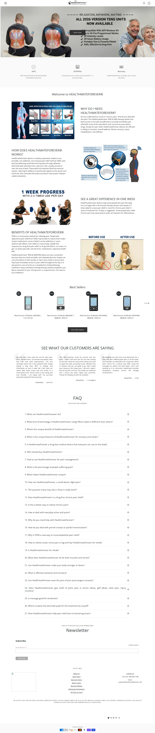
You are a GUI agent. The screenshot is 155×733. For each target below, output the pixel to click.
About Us (76, 686)
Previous (2, 38)
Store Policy (76, 689)
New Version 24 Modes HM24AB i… (28, 327)
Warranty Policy (76, 692)
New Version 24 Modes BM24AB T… (61, 327)
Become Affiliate (76, 698)
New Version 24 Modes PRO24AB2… (94, 327)
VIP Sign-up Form (77, 704)
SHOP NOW (77, 38)
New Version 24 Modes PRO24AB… (127, 327)
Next (153, 38)
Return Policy (76, 695)
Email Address (21, 659)
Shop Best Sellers (77, 341)
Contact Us (130, 686)
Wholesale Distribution (76, 701)
